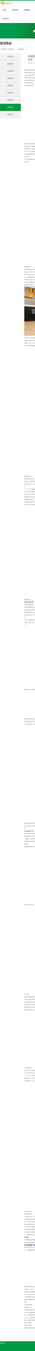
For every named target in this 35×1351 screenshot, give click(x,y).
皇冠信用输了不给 (29, 831)
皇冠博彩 (10, 71)
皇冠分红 (6, 18)
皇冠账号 (27, 10)
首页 (4, 10)
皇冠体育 (10, 78)
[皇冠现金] (6, 3)
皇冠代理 (15, 10)
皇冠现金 (11, 49)
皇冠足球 (21, 49)
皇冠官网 (10, 93)
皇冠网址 (10, 100)
